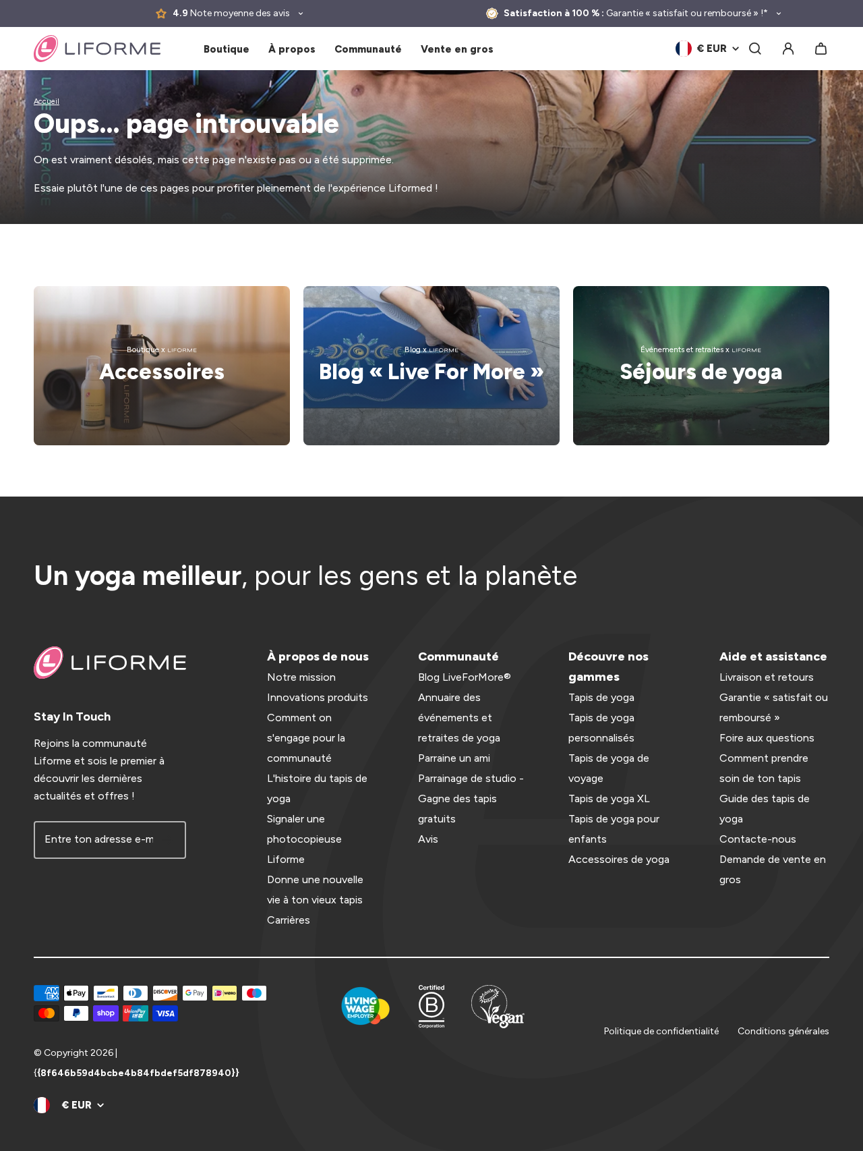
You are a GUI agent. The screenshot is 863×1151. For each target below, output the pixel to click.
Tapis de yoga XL (609, 798)
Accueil (46, 101)
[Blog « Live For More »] (431, 365)
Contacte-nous (757, 839)
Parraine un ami (454, 758)
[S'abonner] (167, 840)
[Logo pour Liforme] (97, 48)
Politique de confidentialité (661, 1031)
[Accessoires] (162, 365)
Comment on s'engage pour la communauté (306, 737)
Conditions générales (783, 1031)
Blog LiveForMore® (464, 677)
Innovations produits (317, 697)
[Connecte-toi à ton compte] (788, 49)
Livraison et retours (766, 677)
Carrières (288, 920)
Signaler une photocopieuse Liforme (304, 839)
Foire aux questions (766, 737)
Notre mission (301, 677)
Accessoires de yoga (618, 859)
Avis (428, 839)
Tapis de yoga (601, 697)
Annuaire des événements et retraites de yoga (459, 717)
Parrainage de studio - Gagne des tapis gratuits (471, 798)
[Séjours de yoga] (701, 365)
